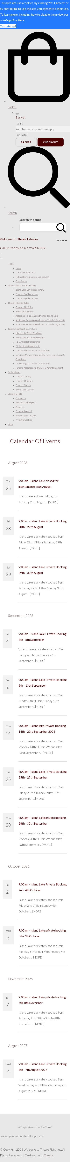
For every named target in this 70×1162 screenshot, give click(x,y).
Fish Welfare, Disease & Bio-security (32, 277)
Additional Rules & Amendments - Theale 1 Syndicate (40, 320)
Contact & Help (15, 394)
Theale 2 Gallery (23, 385)
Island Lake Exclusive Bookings (30, 337)
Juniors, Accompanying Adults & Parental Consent (39, 368)
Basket (26, 142)
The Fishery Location (25, 272)
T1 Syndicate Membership (28, 342)
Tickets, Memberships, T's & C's (22, 329)
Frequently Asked (24, 411)
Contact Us (21, 398)
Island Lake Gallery (24, 389)
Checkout (50, 142)
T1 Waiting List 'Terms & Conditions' (33, 363)
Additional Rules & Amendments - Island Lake (37, 315)
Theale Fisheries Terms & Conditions (33, 350)
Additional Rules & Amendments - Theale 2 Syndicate (40, 324)
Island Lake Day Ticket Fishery (22, 285)
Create (48, 1155)
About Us (20, 407)
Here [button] (21, 20)
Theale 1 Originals (24, 381)
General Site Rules (24, 307)
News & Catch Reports (26, 402)
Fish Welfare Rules (24, 311)
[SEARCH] (61, 227)
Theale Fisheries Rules (18, 303)
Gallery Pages (14, 372)
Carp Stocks (21, 281)
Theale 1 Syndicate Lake (27, 294)
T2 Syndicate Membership (28, 346)
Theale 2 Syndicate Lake (27, 298)
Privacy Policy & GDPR (26, 415)
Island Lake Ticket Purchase (29, 333)
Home (10, 263)
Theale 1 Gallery (23, 376)
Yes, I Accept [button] (8, 26)
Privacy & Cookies (24, 420)
